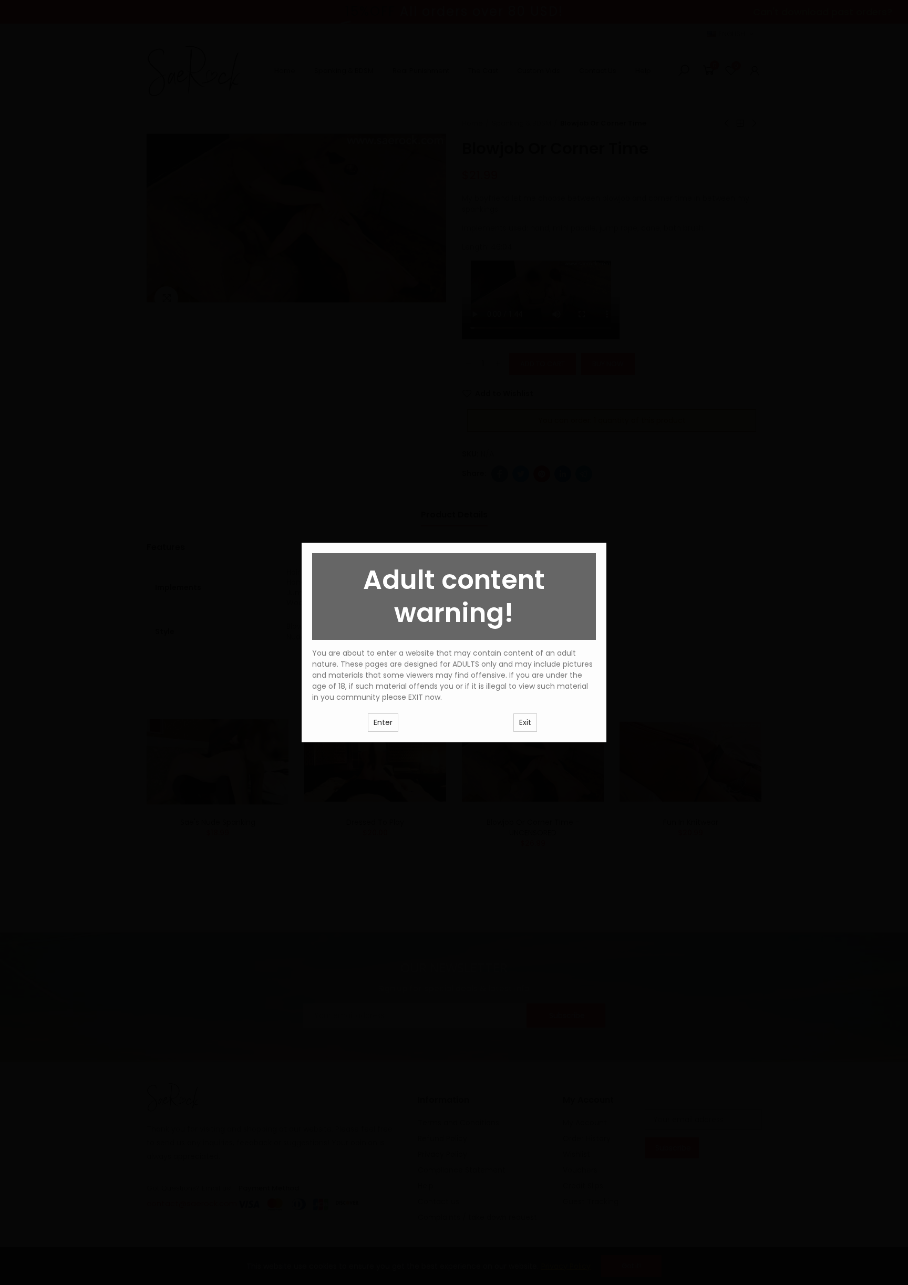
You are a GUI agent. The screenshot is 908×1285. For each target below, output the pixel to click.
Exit (525, 722)
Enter (383, 722)
